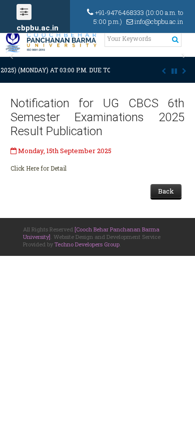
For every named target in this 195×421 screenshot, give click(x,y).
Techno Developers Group (87, 244)
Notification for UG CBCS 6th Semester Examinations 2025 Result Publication (97, 117)
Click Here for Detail (38, 168)
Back (166, 191)
